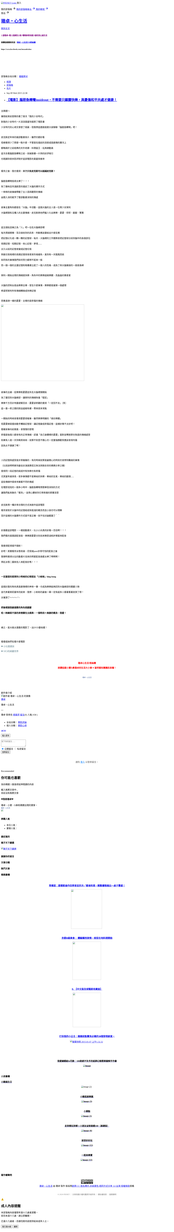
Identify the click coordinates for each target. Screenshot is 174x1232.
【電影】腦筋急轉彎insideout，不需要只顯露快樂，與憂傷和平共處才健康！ (62, 100)
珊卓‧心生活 (14, 21)
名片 (9, 88)
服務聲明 (112, 1194)
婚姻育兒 (23, 76)
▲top (3, 730)
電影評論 (22, 722)
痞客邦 (16, 715)
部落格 (10, 85)
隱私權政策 (102, 1194)
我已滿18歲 (6, 1227)
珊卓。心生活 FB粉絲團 (26, 42)
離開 (15, 1227)
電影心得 (22, 725)
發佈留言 (5, 752)
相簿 (9, 82)
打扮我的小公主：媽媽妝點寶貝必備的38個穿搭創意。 (87, 1036)
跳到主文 (5, 28)
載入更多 (5, 736)
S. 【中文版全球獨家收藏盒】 (87, 989)
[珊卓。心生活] (2, 810)
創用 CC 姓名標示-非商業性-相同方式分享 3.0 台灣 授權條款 (101, 1186)
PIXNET (67, 1194)
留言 (22, 715)
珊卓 (3, 699)
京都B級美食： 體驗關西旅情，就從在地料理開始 (87, 938)
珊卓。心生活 (87, 677)
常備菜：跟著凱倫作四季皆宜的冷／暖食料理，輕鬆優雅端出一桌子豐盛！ (87, 885)
